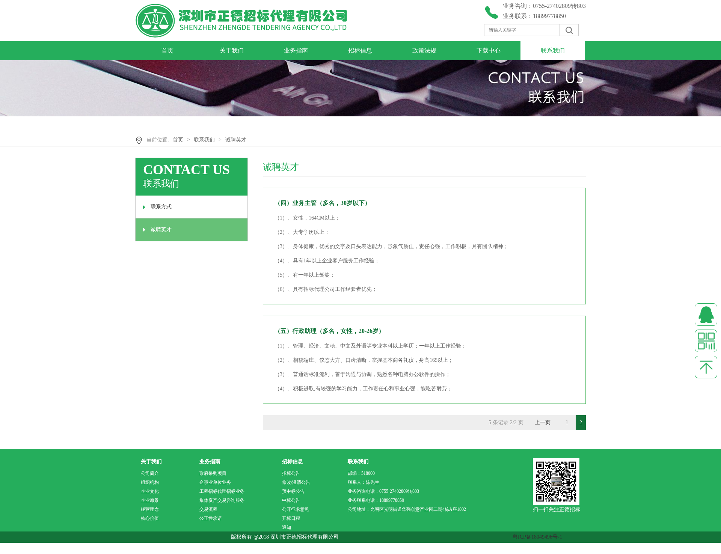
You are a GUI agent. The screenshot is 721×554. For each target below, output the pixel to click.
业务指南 (296, 50)
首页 (167, 50)
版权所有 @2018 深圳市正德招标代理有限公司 (292, 537)
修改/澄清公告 (296, 482)
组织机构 (150, 482)
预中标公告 (293, 491)
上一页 (543, 422)
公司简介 (150, 473)
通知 (286, 527)
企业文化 (150, 491)
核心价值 (150, 518)
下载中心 (489, 50)
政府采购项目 (212, 473)
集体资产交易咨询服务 (221, 500)
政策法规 (424, 50)
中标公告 (291, 500)
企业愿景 (150, 500)
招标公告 (291, 473)
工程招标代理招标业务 (221, 491)
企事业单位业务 (215, 482)
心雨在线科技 (46, 548)
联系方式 (161, 206)
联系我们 (553, 50)
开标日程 (291, 518)
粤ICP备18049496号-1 (537, 537)
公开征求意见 (295, 509)
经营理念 (150, 509)
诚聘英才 (235, 140)
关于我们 (232, 50)
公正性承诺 (210, 518)
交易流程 (208, 509)
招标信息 (360, 50)
